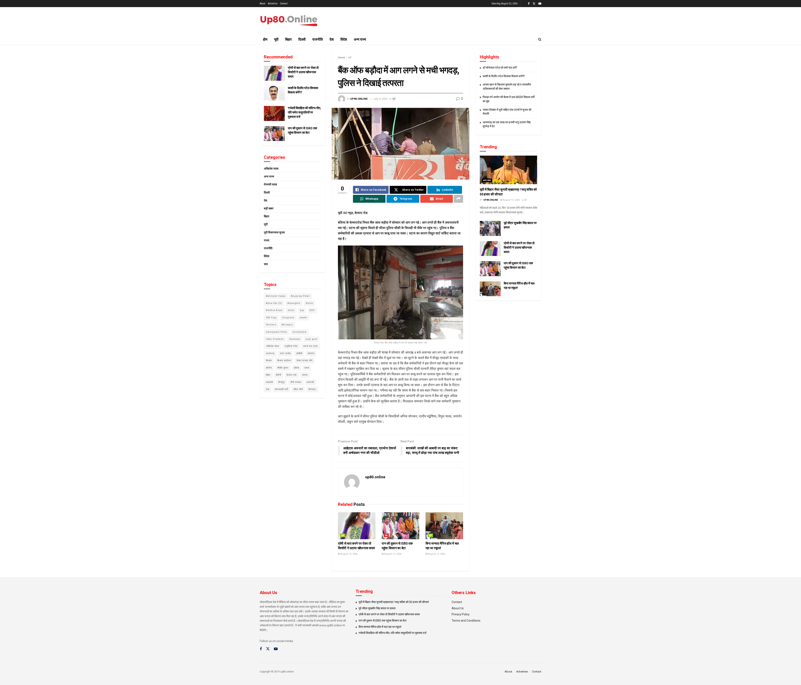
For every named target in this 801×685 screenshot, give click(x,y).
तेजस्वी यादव (270, 184)
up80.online (359, 98)
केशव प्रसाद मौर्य (304, 360)
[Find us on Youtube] (539, 3)
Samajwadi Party (276, 332)
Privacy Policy (461, 614)
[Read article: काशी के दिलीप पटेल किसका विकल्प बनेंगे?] (274, 93)
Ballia (309, 303)
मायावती (269, 382)
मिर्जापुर (281, 382)
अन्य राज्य (360, 39)
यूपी (276, 39)
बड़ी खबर (268, 208)
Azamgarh (293, 303)
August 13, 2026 (349, 554)
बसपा (307, 367)
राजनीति (317, 39)
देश (332, 39)
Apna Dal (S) (274, 303)
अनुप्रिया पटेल (291, 346)
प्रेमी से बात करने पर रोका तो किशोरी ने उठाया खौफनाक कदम (303, 72)
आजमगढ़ (270, 353)
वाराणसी (310, 382)
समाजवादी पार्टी (281, 389)
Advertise (272, 3)
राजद (266, 240)
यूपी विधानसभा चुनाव (274, 232)
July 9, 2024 (380, 98)
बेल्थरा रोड (292, 375)
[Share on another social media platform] (458, 199)
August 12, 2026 (436, 554)
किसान (269, 360)
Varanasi (294, 339)
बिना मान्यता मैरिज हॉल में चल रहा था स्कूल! (380, 626)
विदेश (343, 39)
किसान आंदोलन (284, 360)
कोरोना (269, 367)
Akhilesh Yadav (276, 296)
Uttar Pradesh (275, 339)
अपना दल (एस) (310, 346)
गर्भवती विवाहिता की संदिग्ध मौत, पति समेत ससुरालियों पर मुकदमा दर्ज (304, 112)
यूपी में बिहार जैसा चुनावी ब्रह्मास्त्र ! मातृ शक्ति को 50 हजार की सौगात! (394, 602)
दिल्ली (302, 39)
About (262, 3)
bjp (302, 310)
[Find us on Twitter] (534, 3)
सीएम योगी (298, 389)
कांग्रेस (311, 353)
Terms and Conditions (466, 620)
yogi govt (311, 339)
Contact (283, 3)
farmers (271, 324)
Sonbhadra (299, 332)
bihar (291, 310)
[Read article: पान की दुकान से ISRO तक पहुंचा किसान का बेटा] (400, 525)
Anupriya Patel (300, 296)
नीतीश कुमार (282, 367)
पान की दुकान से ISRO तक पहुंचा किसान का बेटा (383, 620)
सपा (266, 264)
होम (265, 39)
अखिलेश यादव (271, 168)
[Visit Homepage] (289, 20)
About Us (458, 608)
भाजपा (304, 375)
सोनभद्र (312, 389)
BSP (312, 310)
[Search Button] (539, 39)
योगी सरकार (295, 382)
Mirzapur (287, 324)
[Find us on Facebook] (529, 3)
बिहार (288, 39)
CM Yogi (271, 317)
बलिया (296, 367)
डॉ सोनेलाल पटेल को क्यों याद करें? (500, 67)
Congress (288, 317)
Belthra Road (274, 310)
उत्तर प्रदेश (285, 353)
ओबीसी (299, 353)
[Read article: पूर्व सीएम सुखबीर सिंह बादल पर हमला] (490, 228)
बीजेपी (278, 375)
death (303, 317)
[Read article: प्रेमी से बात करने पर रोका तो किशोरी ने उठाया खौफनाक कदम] (356, 525)
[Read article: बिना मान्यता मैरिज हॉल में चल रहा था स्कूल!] (444, 525)
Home (341, 57)
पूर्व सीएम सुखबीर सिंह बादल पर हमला (377, 608)
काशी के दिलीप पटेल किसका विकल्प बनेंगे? (504, 76)
